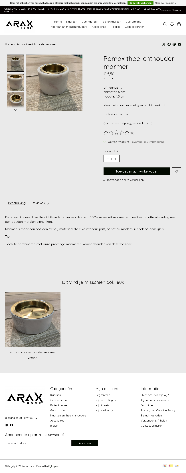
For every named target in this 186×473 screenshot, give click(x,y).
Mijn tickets (102, 405)
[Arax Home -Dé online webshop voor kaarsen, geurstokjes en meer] (19, 24)
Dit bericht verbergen (140, 3)
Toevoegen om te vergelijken (125, 180)
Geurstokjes (133, 21)
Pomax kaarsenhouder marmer (32, 352)
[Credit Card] (165, 466)
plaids (116, 26)
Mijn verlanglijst (105, 410)
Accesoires (57, 420)
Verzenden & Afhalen (154, 420)
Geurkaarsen (90, 21)
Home (58, 21)
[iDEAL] (171, 466)
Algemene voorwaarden (156, 400)
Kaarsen (71, 21)
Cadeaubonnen (135, 26)
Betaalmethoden (151, 415)
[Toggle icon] (164, 24)
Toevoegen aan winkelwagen (137, 171)
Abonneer (85, 443)
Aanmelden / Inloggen (170, 10)
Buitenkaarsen (112, 21)
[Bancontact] (177, 466)
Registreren (103, 395)
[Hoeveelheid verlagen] (107, 158)
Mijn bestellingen (106, 400)
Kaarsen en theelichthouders (68, 26)
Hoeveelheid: (112, 151)
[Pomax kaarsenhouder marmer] (32, 319)
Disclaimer (147, 405)
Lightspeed (53, 466)
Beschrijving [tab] (17, 203)
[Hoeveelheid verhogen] (115, 158)
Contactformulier (151, 425)
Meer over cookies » (165, 3)
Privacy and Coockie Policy (158, 410)
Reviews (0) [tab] (40, 203)
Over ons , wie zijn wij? (155, 395)
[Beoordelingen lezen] (117, 132)
